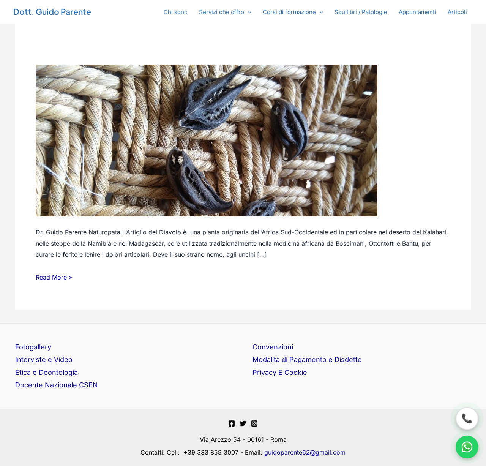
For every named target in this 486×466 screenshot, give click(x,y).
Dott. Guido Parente (52, 11)
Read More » (54, 276)
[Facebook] (231, 423)
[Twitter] (243, 423)
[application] (247, 12)
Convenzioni (272, 347)
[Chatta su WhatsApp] (467, 447)
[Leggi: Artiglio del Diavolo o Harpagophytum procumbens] (206, 140)
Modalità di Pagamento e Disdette (307, 359)
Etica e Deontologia (46, 372)
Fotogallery (33, 347)
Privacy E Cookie (279, 372)
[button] (225, 12)
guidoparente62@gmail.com (305, 452)
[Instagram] (254, 423)
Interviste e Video (44, 359)
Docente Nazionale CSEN (56, 385)
